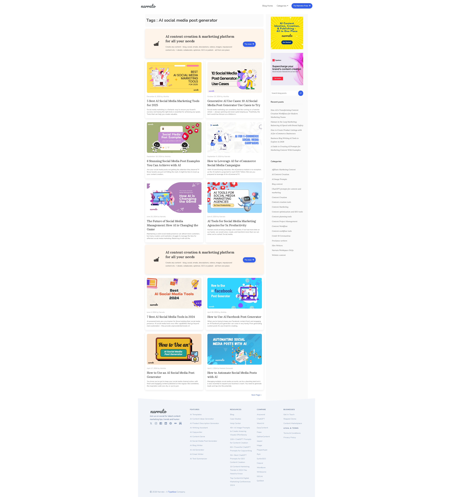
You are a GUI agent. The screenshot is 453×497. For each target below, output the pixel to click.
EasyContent (262, 427)
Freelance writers (279, 240)
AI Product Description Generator (204, 423)
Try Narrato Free (301, 5)
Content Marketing (280, 207)
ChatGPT (261, 418)
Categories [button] (281, 5)
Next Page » (256, 395)
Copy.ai (260, 463)
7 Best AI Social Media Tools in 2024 (171, 317)
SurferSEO (261, 458)
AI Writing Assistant (199, 427)
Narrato (227, 156)
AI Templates (196, 414)
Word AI (260, 423)
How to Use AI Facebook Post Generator (234, 317)
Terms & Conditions (292, 433)
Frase (259, 432)
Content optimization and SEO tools (287, 212)
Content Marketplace (292, 423)
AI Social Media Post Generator (203, 441)
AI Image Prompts (279, 179)
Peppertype (262, 449)
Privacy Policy (289, 437)
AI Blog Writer (196, 445)
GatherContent (263, 436)
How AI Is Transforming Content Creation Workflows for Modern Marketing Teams (284, 113)
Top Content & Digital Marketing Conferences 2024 (240, 482)
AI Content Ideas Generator (202, 418)
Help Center (235, 423)
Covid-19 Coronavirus (281, 236)
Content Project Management (284, 221)
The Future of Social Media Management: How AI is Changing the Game (172, 225)
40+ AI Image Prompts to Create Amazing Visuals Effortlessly (240, 431)
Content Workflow (279, 226)
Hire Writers (277, 245)
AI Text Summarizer (198, 458)
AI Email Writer (196, 454)
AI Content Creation (280, 174)
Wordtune (261, 467)
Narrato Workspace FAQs (283, 250)
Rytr (259, 454)
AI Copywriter (196, 432)
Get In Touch (288, 414)
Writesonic (261, 471)
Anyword (261, 414)
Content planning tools (282, 216)
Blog (232, 414)
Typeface (172, 492)
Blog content (277, 184)
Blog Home (267, 5)
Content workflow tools (282, 231)
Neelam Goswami (226, 368)
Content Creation (279, 197)
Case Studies (235, 418)
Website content (279, 255)
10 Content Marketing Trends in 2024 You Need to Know (239, 470)
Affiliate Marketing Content (284, 169)
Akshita (166, 96)
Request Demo (289, 418)
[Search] (300, 93)
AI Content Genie (197, 436)
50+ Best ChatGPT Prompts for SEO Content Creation (238, 459)
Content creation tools (281, 202)
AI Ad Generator (197, 449)
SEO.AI (260, 476)
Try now (248, 44)
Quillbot (260, 480)
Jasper (259, 441)
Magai (259, 445)
